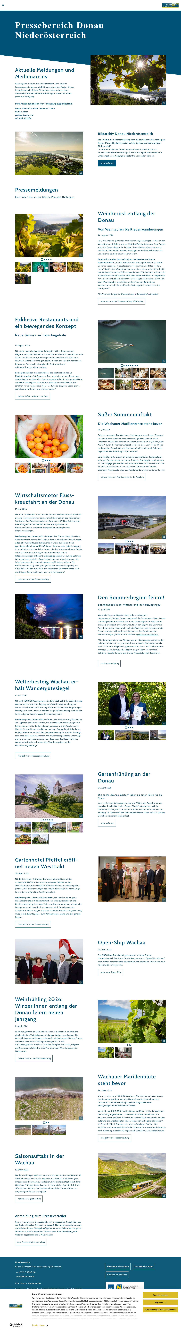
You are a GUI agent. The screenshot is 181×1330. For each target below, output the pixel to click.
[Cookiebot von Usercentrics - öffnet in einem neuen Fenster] (16, 1325)
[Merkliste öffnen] (15, 5)
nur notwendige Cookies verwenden (160, 1309)
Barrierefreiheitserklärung (52, 1289)
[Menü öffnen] (3, 5)
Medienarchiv (34, 1283)
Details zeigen (38, 1325)
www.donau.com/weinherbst (144, 294)
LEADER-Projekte (74, 1289)
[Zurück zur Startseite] (170, 5)
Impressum (20, 1289)
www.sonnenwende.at (147, 634)
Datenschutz (33, 1289)
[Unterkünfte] (9, 5)
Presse (24, 1283)
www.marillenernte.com (153, 470)
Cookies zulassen (160, 1295)
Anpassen (159, 1302)
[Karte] (12, 5)
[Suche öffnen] (18, 5)
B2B (17, 1283)
